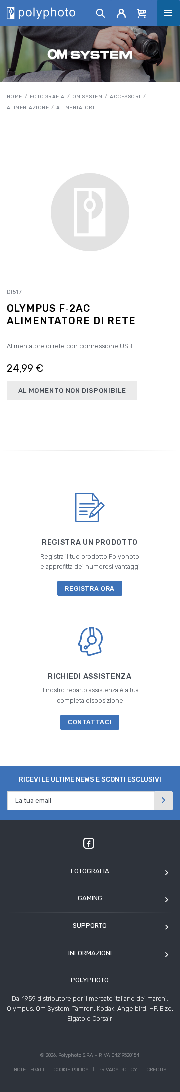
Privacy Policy (118, 1070)
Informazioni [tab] (90, 953)
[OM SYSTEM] (90, 54)
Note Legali (29, 1070)
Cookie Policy (71, 1070)
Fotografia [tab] (90, 871)
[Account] (122, 12)
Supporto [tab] (90, 925)
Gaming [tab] (90, 898)
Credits (156, 1070)
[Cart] (142, 12)
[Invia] (163, 800)
